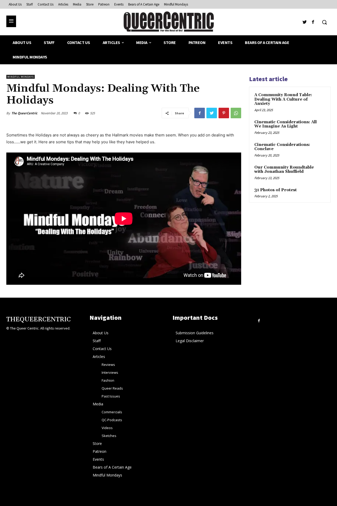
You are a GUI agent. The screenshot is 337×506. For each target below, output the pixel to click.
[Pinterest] (224, 113)
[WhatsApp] (236, 113)
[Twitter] (304, 22)
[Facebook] (313, 22)
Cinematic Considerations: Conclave (282, 147)
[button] (324, 22)
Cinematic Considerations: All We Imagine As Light (285, 124)
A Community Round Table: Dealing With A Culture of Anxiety (283, 99)
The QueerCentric (24, 113)
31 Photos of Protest (275, 190)
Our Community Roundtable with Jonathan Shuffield (284, 169)
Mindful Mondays (20, 76)
